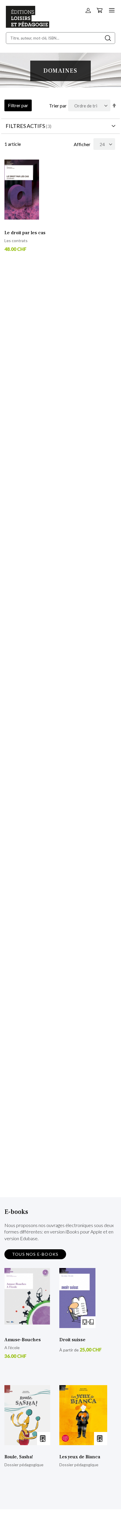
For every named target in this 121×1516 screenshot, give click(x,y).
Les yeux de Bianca (79, 1457)
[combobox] (60, 38)
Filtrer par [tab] (18, 105)
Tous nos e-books (35, 1254)
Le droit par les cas (25, 233)
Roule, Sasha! (18, 1457)
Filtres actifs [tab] (25, 126)
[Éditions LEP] (27, 26)
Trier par (58, 105)
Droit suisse (72, 1340)
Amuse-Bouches (22, 1340)
